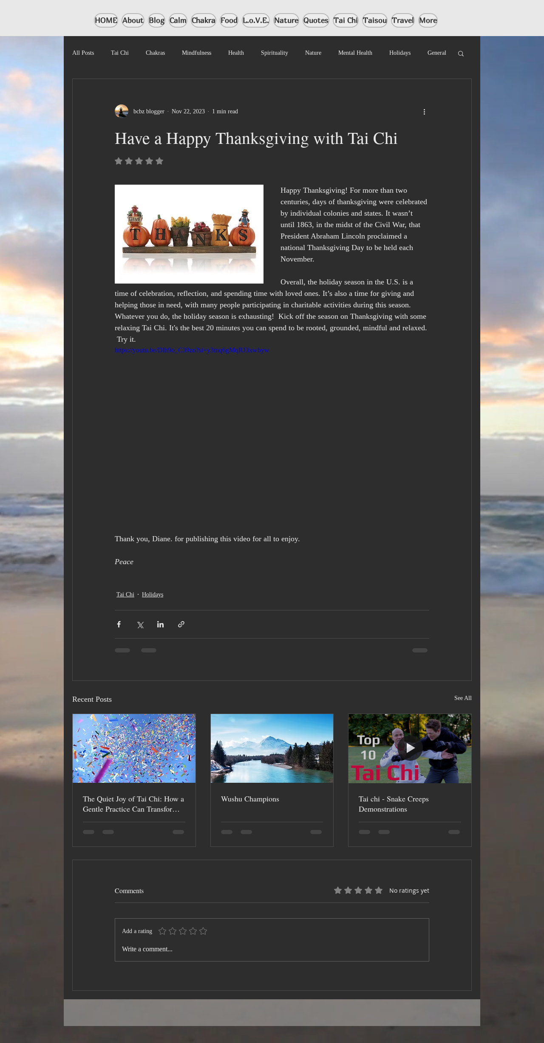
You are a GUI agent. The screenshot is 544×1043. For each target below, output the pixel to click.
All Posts (83, 53)
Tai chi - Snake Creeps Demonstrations (394, 803)
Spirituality (274, 53)
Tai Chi (120, 53)
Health (236, 53)
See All (463, 698)
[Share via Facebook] (119, 624)
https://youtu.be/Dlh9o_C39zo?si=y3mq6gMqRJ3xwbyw (192, 350)
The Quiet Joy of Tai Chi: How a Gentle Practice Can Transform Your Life (133, 803)
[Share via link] (181, 624)
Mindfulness (196, 53)
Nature (313, 53)
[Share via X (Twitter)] (140, 624)
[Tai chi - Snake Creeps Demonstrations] (409, 748)
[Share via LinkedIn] (160, 624)
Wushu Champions (250, 798)
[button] (461, 53)
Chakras (155, 53)
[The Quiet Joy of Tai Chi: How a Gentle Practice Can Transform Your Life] (134, 748)
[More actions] (424, 111)
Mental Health (355, 53)
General (437, 53)
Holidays (400, 53)
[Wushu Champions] (272, 748)
